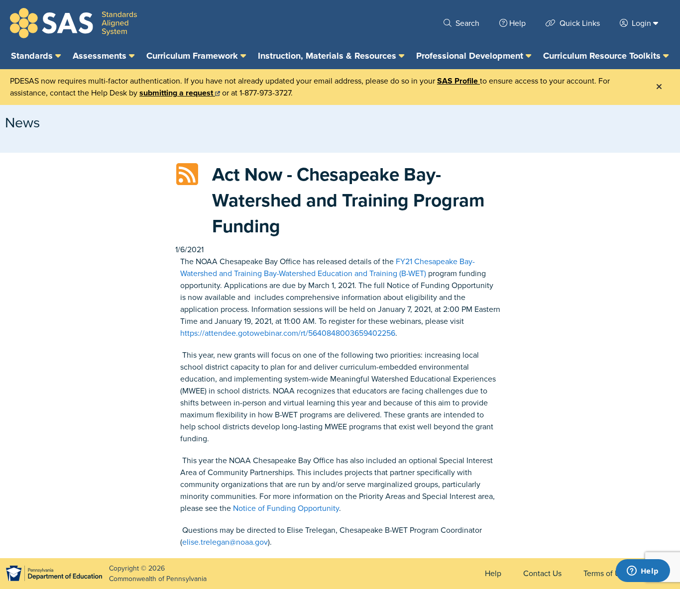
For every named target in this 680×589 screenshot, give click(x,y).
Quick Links (579, 23)
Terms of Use (605, 574)
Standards (33, 55)
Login (641, 23)
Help (517, 23)
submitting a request (177, 93)
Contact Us (542, 574)
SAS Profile (458, 81)
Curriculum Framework (193, 55)
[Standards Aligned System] (73, 23)
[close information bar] (659, 87)
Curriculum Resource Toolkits (603, 55)
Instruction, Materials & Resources (328, 55)
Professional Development (471, 55)
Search (466, 23)
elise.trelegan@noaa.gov (225, 542)
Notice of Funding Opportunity (286, 508)
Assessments (101, 55)
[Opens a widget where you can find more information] (642, 571)
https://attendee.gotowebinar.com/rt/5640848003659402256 (287, 333)
